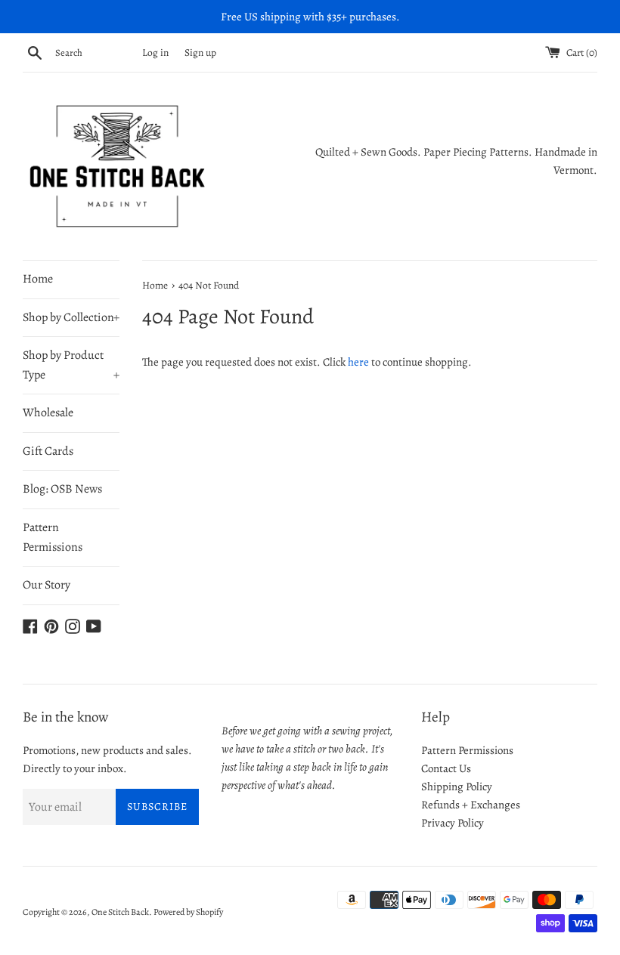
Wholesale (48, 412)
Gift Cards (48, 451)
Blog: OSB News (62, 489)
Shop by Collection (71, 317)
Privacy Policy (452, 822)
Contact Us (446, 768)
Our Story (46, 584)
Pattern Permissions (52, 537)
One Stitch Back (120, 912)
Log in (155, 52)
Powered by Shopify (188, 912)
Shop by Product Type (71, 365)
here (358, 361)
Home (38, 278)
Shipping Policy (456, 786)
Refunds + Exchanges (470, 804)
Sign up (200, 52)
